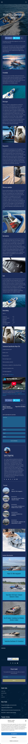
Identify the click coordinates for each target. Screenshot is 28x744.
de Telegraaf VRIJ (18, 392)
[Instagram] (13, 663)
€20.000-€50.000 (14, 496)
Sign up (14, 680)
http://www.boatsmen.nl (8, 457)
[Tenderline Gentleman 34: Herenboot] (6, 514)
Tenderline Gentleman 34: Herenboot (16, 514)
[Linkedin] (15, 663)
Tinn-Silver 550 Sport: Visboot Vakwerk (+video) (17, 499)
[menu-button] (2, 2)
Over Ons (3, 691)
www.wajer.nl (11, 374)
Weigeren (14, 737)
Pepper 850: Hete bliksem (20, 406)
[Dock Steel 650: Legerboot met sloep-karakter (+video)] (6, 521)
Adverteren (3, 693)
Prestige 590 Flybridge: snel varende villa (8, 705)
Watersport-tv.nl (5, 394)
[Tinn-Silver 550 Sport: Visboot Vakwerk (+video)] (6, 498)
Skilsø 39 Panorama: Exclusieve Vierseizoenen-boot (8, 408)
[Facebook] (10, 663)
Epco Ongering (11, 21)
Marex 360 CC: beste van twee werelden (8, 712)
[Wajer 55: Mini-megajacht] (6, 490)
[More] (21, 38)
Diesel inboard (13, 11)
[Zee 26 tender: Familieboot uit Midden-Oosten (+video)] (6, 506)
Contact (3, 697)
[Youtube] (17, 663)
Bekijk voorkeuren (14, 741)
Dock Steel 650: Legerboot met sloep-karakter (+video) (18, 522)
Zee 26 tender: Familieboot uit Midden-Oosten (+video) (17, 506)
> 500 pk (7, 11)
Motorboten (20, 11)
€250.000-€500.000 (14, 512)
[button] (26, 721)
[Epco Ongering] (6, 21)
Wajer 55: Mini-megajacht (16, 491)
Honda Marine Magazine (13, 394)
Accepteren (14, 733)
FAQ (2, 695)
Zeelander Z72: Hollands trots (6, 707)
